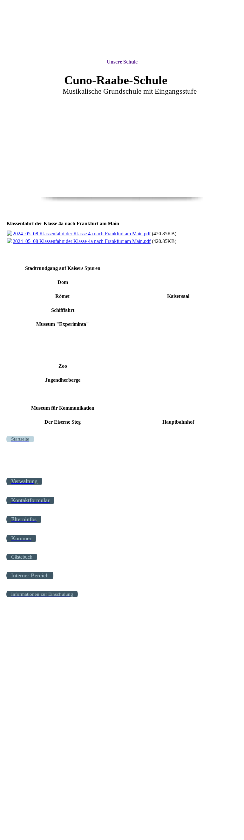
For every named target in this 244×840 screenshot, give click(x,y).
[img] (122, 29)
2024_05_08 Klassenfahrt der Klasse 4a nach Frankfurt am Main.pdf (82, 233)
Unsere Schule (122, 61)
